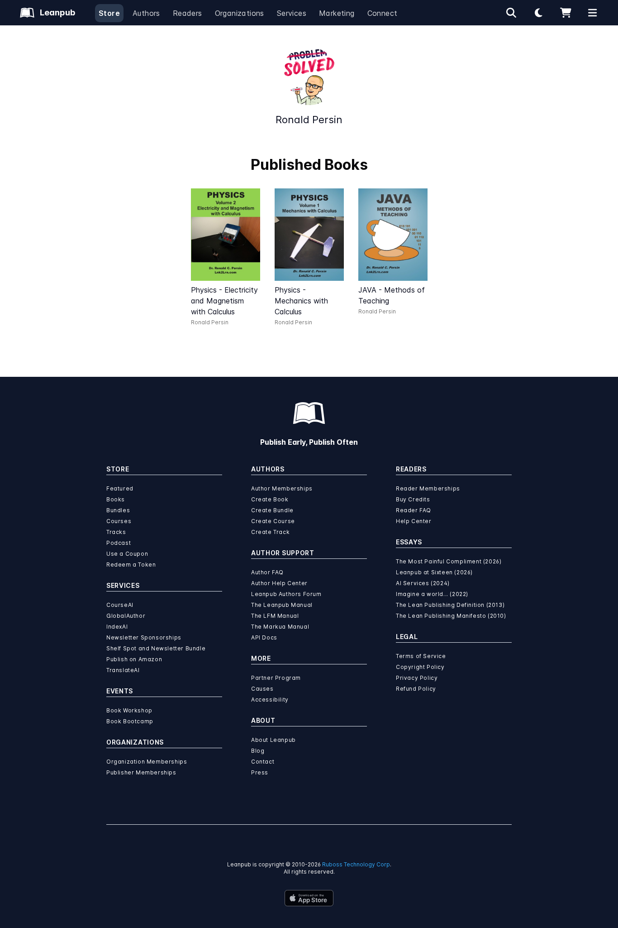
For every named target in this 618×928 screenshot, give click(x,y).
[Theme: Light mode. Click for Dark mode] (538, 13)
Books (115, 499)
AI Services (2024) (423, 583)
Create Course (273, 521)
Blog (257, 750)
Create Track (270, 532)
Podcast (118, 542)
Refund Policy (416, 688)
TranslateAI (123, 670)
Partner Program (276, 677)
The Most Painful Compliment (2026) (448, 561)
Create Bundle (272, 510)
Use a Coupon (127, 553)
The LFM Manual (275, 615)
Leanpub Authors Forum (286, 594)
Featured (119, 488)
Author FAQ (267, 572)
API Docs (264, 637)
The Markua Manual (280, 626)
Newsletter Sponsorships (143, 637)
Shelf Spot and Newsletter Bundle (155, 648)
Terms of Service (421, 656)
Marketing (337, 13)
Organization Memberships (146, 761)
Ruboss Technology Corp (356, 864)
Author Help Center (279, 583)
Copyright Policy (420, 667)
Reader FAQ (413, 510)
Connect (382, 13)
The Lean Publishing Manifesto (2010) (451, 615)
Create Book (270, 499)
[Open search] (511, 13)
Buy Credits (413, 499)
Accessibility (270, 699)
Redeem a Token (131, 564)
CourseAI (119, 604)
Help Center (414, 521)
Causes (262, 688)
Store (109, 13)
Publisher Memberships (141, 772)
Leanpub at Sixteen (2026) (434, 572)
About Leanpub (273, 739)
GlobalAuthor (125, 615)
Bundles (118, 510)
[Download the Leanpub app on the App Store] (309, 898)
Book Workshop (129, 710)
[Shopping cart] (565, 13)
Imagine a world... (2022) (432, 594)
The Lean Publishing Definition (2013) (450, 604)
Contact (262, 761)
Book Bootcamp (129, 721)
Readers (187, 13)
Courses (118, 521)
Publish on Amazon (134, 659)
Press (259, 772)
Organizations (239, 13)
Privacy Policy (416, 677)
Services (291, 13)
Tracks (116, 532)
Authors (146, 13)
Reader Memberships (428, 488)
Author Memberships (282, 488)
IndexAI (117, 626)
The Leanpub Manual (282, 604)
